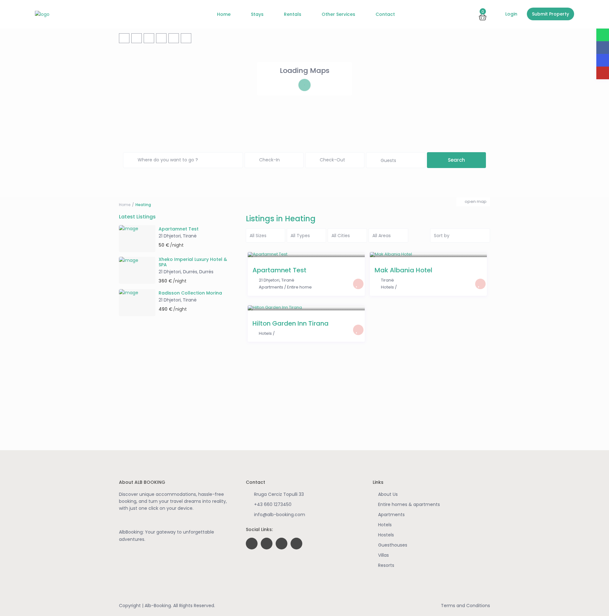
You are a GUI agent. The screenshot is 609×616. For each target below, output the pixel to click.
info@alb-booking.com (279, 514)
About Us (388, 494)
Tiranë (287, 280)
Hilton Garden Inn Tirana (290, 323)
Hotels (387, 287)
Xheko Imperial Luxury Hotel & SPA (193, 262)
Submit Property (550, 14)
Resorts (386, 565)
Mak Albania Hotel (403, 270)
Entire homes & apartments (409, 504)
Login (510, 14)
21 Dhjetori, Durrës (178, 272)
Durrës (206, 272)
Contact (385, 14)
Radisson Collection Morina (190, 293)
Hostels (386, 535)
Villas (383, 555)
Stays (257, 14)
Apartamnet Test (279, 270)
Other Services (338, 14)
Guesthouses (392, 545)
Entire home (299, 287)
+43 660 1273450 (272, 504)
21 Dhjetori (269, 280)
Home (224, 14)
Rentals (292, 14)
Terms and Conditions (465, 605)
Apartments (271, 287)
